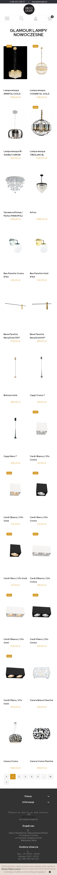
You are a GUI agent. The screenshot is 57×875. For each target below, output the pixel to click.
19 (50, 777)
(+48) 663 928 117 (17, 2)
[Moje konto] (35, 18)
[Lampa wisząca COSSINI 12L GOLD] (41, 63)
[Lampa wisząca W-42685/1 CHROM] (15, 124)
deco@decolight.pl (39, 2)
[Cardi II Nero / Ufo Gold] (15, 673)
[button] (7, 18)
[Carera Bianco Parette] (41, 673)
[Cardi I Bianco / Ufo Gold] (15, 490)
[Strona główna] (28, 9)
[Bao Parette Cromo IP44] (15, 246)
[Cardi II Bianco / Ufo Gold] (15, 612)
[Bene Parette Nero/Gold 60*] (41, 307)
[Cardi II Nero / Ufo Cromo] (41, 612)
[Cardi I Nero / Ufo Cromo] (41, 490)
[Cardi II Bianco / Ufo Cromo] (41, 551)
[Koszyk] (50, 18)
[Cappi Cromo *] (41, 368)
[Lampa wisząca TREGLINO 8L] (41, 124)
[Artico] (41, 185)
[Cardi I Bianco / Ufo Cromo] (41, 429)
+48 (29, 814)
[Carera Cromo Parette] (41, 734)
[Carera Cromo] (15, 734)
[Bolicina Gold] (15, 368)
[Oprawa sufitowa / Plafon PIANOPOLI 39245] (15, 185)
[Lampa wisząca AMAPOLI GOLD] (15, 63)
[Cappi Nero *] (15, 429)
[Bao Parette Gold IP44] (41, 246)
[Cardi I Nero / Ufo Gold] (15, 551)
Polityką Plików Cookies (11, 869)
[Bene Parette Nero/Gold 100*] (15, 307)
